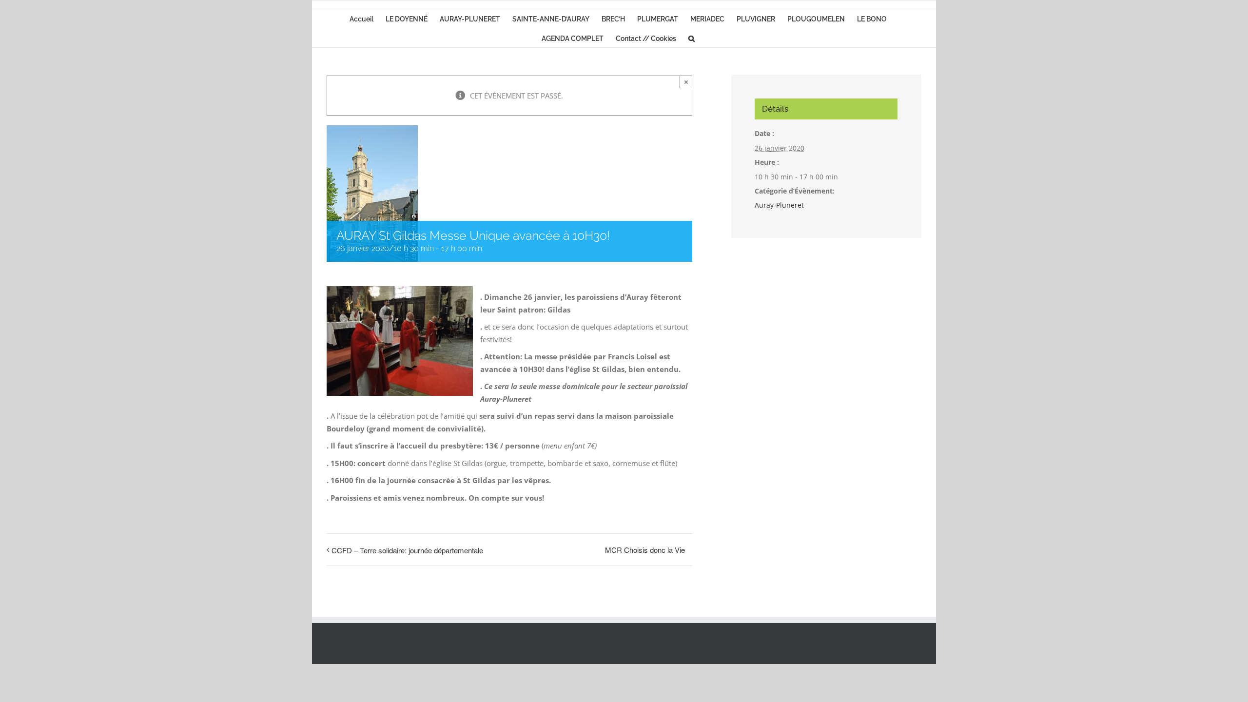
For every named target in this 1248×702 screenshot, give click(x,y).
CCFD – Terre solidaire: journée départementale (407, 550)
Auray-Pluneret (779, 205)
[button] (691, 37)
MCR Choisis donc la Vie (645, 550)
